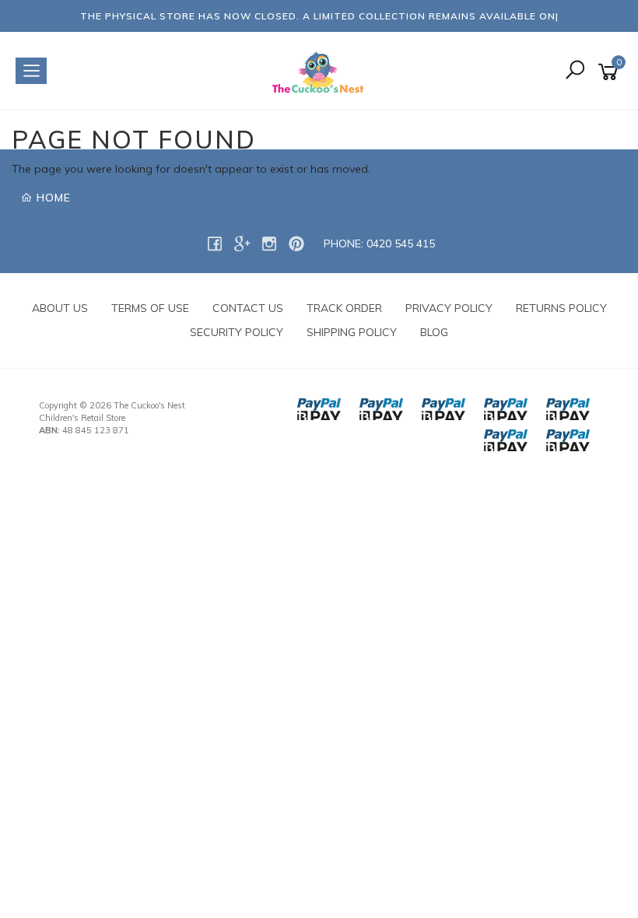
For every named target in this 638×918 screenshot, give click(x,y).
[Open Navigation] (31, 71)
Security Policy (236, 332)
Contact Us (247, 308)
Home (52, 198)
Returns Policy (561, 308)
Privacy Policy (449, 308)
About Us (60, 308)
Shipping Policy (352, 332)
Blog (434, 332)
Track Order (344, 308)
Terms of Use (150, 308)
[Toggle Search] (575, 71)
